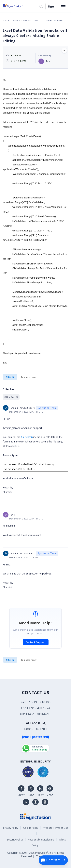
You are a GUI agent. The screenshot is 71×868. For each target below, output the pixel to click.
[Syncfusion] (35, 816)
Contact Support (35, 642)
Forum (16, 20)
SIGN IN (10, 659)
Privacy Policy (10, 827)
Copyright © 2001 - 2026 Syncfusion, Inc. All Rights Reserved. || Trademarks (35, 854)
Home (6, 20)
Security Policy (15, 839)
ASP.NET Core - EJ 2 (33, 20)
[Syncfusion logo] (17, 6)
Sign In (52, 6)
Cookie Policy (30, 827)
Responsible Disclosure (41, 839)
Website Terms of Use (55, 827)
